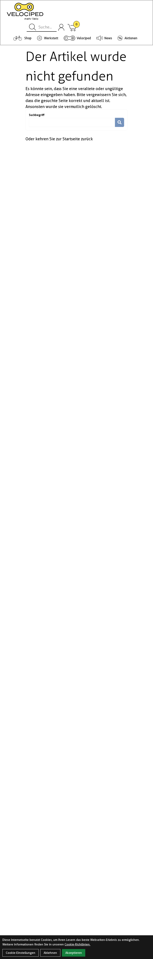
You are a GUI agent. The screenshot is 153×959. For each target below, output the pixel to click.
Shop (27, 38)
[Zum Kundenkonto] (61, 27)
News (108, 38)
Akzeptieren (73, 953)
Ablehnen (50, 953)
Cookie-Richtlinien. (77, 944)
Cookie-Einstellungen (20, 953)
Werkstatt (51, 38)
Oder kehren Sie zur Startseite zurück (59, 139)
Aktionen (131, 38)
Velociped (84, 38)
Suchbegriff (36, 115)
